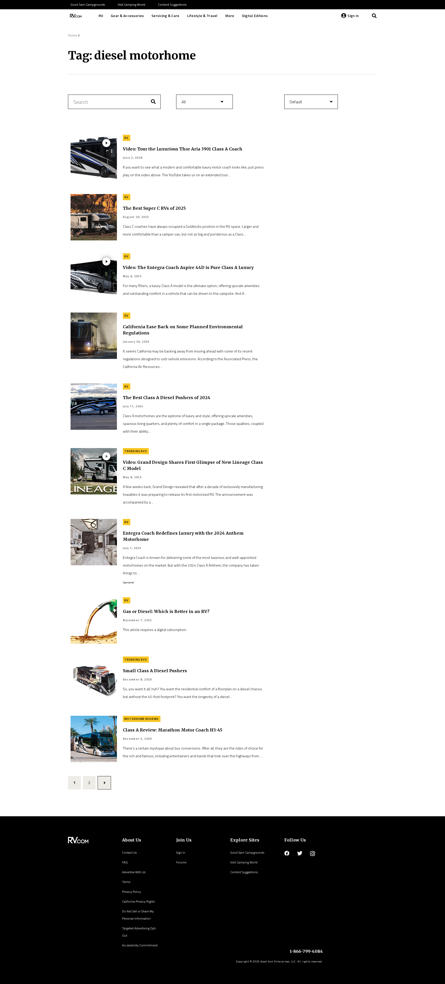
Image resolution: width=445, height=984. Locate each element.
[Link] (75, 15)
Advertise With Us (134, 872)
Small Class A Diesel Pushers (155, 670)
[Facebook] (286, 853)
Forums (181, 862)
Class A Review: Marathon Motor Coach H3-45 (172, 730)
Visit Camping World (244, 862)
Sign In (180, 852)
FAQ (125, 862)
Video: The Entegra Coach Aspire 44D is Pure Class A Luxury (188, 267)
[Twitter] (299, 853)
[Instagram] (312, 853)
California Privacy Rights (138, 901)
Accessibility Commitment (140, 945)
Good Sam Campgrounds (247, 852)
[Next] (104, 782)
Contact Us (129, 852)
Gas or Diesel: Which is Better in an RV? (166, 611)
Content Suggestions (244, 872)
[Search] (374, 16)
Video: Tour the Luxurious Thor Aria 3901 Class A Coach (182, 149)
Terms (126, 881)
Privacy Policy (131, 891)
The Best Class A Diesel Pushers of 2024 (166, 397)
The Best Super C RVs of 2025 (154, 208)
